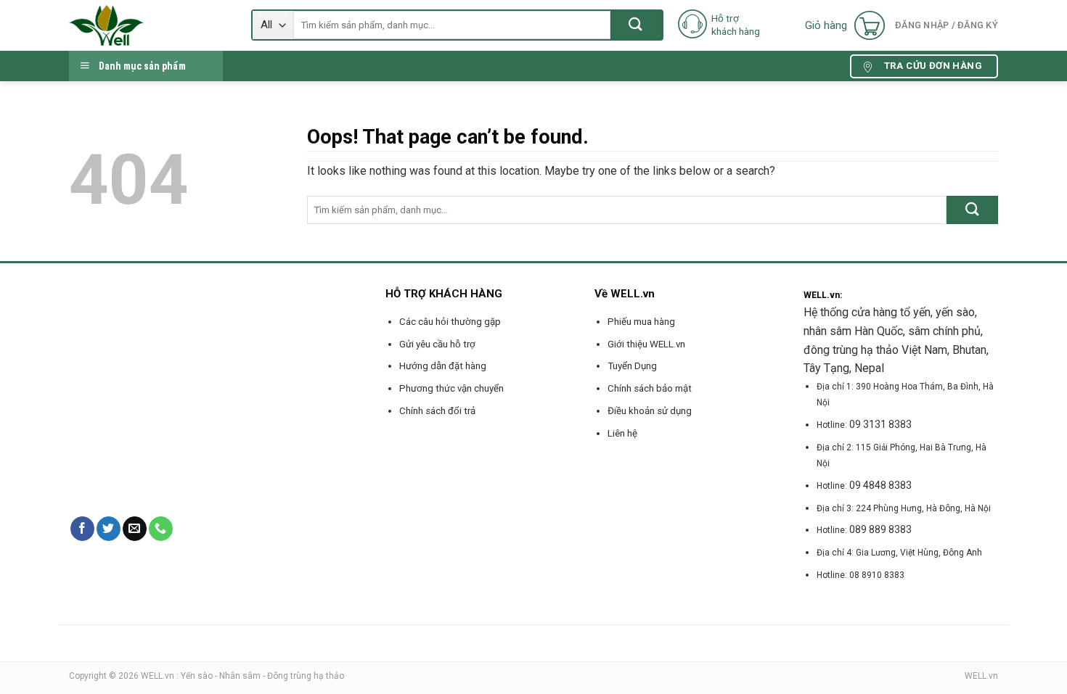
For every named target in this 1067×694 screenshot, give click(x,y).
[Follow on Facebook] (82, 528)
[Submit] (636, 25)
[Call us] (161, 528)
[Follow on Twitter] (108, 528)
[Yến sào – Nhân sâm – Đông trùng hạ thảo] (149, 25)
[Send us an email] (135, 528)
